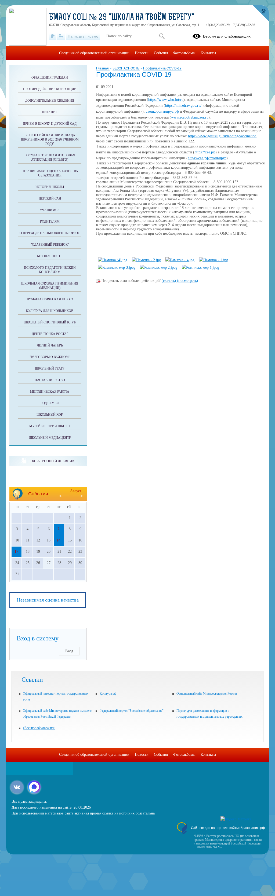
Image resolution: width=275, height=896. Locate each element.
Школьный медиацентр (50, 438)
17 (16, 552)
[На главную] (52, 36)
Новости (142, 53)
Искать (162, 36)
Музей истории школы (49, 426)
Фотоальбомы (184, 53)
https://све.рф (204, 152)
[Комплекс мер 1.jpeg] (200, 268)
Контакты (208, 53)
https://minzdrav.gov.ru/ (183, 106)
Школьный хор (50, 414)
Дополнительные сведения (49, 100)
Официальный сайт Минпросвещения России (206, 693)
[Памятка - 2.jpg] (146, 260)
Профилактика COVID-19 (162, 68)
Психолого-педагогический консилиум (50, 270)
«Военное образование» (39, 728)
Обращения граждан (49, 77)
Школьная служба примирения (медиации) (49, 286)
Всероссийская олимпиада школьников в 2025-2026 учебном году (50, 139)
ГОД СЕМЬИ (50, 403)
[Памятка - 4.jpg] (179, 260)
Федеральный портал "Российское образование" (132, 711)
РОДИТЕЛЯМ (50, 221)
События (161, 53)
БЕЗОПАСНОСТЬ (126, 68)
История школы (49, 187)
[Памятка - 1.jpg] (213, 260)
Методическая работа (49, 391)
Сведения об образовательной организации (94, 53)
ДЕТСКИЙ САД (50, 198)
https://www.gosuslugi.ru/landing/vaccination (222, 136)
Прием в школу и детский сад (50, 124)
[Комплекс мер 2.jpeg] (158, 268)
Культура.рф (108, 693)
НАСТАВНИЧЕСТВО (50, 380)
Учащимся (50, 210)
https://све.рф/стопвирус (207, 158)
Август (75, 491)
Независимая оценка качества (48, 600)
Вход (69, 651)
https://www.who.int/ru (165, 100)
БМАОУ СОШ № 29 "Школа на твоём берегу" (121, 18)
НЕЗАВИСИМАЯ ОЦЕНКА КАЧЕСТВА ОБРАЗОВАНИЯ (49, 173)
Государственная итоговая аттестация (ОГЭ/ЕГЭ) (49, 157)
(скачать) (169, 281)
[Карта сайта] (61, 36)
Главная (103, 68)
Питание (49, 112)
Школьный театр (49, 368)
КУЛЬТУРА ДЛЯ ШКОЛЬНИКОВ (49, 311)
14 (58, 540)
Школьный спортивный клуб (50, 322)
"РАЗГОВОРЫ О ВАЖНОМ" (50, 357)
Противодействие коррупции (50, 89)
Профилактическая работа (50, 299)
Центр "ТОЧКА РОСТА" (50, 334)
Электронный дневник (52, 461)
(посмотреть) (187, 281)
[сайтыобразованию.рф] (261, 13)
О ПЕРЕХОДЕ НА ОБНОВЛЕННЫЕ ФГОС (50, 233)
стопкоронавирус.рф (162, 111)
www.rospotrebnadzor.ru (189, 117)
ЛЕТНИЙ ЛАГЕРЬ (50, 345)
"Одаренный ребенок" (50, 244)
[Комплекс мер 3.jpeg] (116, 268)
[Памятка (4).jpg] (112, 260)
